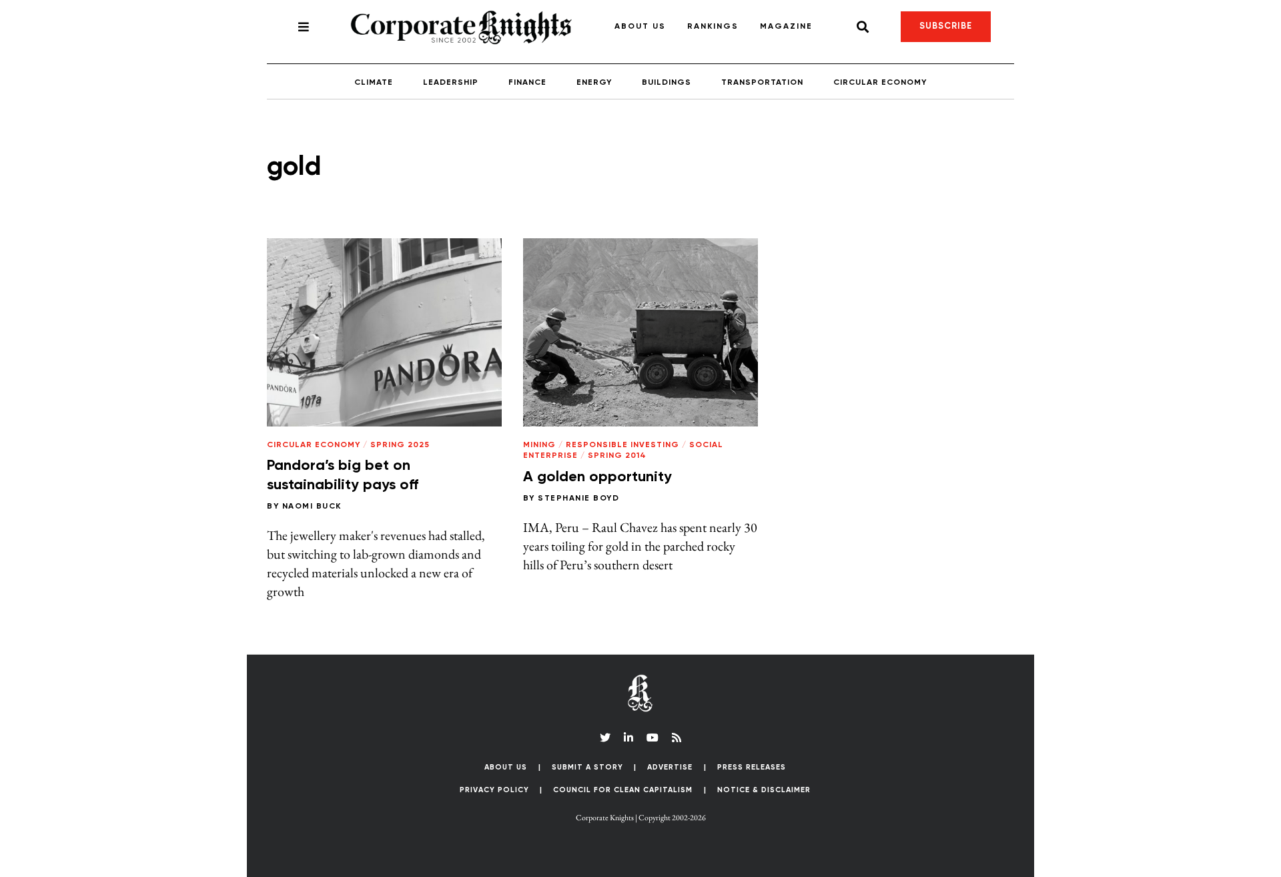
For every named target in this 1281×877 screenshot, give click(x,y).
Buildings (666, 83)
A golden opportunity (597, 477)
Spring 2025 (400, 445)
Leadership (450, 83)
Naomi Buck (312, 507)
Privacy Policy (494, 790)
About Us (640, 27)
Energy (594, 83)
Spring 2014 (617, 456)
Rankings (713, 27)
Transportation (762, 83)
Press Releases (751, 767)
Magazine (786, 27)
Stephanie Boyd (578, 499)
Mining (539, 445)
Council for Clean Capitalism (623, 790)
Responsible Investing (622, 445)
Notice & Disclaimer (764, 790)
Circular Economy (880, 83)
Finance (527, 83)
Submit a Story (587, 767)
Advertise (670, 767)
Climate (373, 83)
